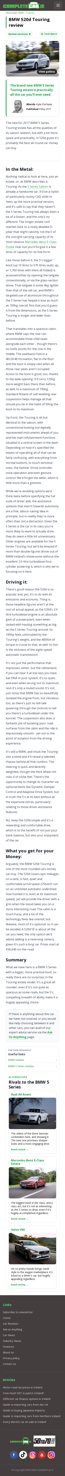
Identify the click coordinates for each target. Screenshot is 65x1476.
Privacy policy (11, 1358)
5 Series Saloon (37, 187)
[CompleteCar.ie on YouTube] (42, 1455)
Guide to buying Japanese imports (24, 1410)
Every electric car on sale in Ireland (24, 1422)
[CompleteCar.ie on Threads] (32, 1455)
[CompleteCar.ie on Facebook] (14, 1455)
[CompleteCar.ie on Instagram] (51, 1455)
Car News (9, 1335)
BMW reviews (16, 1060)
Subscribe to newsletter (18, 1312)
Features (8, 1346)
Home (7, 1318)
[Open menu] (58, 5)
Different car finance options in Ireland (26, 1399)
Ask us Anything (12, 1329)
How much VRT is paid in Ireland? (23, 1393)
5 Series (30, 12)
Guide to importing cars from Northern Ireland (31, 1416)
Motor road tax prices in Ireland (22, 1387)
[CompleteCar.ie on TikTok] (23, 1455)
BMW (21, 12)
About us (8, 1352)
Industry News (12, 1341)
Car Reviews (10, 1323)
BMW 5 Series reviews (21, 1066)
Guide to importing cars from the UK (25, 1404)
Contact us (9, 1364)
